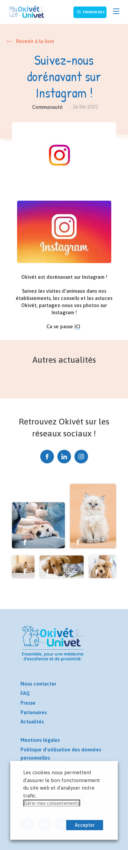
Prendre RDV (93, 12)
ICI (77, 326)
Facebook (47, 456)
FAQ (25, 693)
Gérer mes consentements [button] (51, 803)
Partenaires (33, 712)
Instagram (81, 456)
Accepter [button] (85, 825)
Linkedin (64, 456)
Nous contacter (38, 684)
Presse (27, 703)
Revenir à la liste (35, 41)
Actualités (32, 721)
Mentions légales (40, 740)
